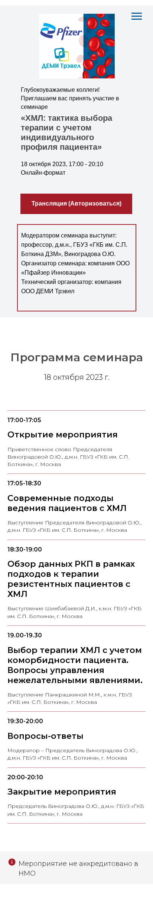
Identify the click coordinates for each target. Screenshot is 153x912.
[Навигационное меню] (136, 16)
